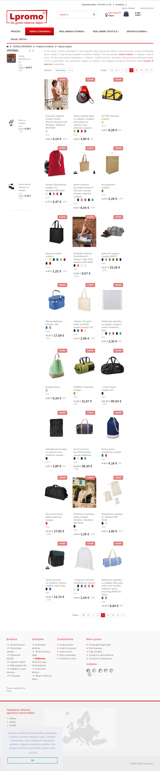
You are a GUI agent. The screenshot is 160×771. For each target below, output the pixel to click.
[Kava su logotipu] (11, 122)
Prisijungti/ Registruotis (100, 644)
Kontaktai (119, 5)
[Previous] (121, 70)
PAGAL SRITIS (18, 39)
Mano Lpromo (128, 8)
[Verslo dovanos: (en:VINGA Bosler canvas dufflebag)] (84, 428)
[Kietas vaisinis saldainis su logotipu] (11, 186)
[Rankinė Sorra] (56, 366)
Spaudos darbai (17, 662)
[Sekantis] (151, 70)
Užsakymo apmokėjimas (101, 655)
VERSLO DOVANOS (39, 31)
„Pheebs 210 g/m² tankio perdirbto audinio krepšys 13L (83, 324)
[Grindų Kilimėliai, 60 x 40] (11, 58)
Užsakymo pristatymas (100, 658)
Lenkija (12, 725)
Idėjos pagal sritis (18, 665)
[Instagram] (90, 675)
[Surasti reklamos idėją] (94, 14)
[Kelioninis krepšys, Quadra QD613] (112, 232)
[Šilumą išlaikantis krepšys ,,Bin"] (56, 300)
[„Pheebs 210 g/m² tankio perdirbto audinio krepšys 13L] (84, 300)
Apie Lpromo (66, 651)
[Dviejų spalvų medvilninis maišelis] (112, 428)
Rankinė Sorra (53, 387)
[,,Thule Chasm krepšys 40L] (112, 366)
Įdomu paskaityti (67, 655)
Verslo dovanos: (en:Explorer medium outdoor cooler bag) (56, 583)
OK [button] (32, 760)
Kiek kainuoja (95, 648)
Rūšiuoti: (48, 70)
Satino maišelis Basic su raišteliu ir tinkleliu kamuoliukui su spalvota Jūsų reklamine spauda (84, 122)
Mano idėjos (113, 13)
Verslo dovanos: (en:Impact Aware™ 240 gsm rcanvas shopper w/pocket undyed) (83, 190)
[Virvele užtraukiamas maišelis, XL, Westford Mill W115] (56, 163)
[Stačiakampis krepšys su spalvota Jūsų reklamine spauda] (56, 428)
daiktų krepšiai (126, 54)
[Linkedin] (94, 671)
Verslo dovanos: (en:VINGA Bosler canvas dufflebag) (82, 452)
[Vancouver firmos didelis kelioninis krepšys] (56, 493)
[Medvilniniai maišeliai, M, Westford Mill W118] (112, 493)
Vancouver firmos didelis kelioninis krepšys (54, 517)
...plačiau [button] (33, 752)
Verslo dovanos (17, 644)
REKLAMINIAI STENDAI (71, 31)
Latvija (12, 721)
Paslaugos (15, 675)
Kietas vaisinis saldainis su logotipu (25, 187)
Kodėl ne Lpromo (68, 648)
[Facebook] (88, 671)
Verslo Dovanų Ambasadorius (39, 662)
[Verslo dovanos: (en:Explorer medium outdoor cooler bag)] (56, 558)
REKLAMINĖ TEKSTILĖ (105, 31)
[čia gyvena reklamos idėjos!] (27, 12)
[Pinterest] (111, 671)
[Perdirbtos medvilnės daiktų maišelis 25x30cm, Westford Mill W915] (84, 493)
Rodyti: (104, 70)
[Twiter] (100, 671)
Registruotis (146, 8)
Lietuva (12, 718)
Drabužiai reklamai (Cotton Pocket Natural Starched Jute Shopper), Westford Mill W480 (56, 122)
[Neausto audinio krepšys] (56, 232)
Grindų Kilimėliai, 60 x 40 (25, 59)
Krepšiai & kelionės (45, 46)
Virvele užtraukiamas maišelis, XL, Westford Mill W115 (56, 187)
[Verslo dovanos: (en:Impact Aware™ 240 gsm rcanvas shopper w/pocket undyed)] (84, 163)
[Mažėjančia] (72, 70)
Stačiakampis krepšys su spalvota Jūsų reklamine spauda (56, 452)
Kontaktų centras (68, 658)
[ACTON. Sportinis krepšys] (112, 94)
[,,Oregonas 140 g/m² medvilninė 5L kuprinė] (84, 558)
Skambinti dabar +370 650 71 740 (96, 5)
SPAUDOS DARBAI (136, 31)
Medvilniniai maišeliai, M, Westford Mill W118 (112, 517)
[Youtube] (106, 671)
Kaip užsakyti (95, 651)
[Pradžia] (7, 47)
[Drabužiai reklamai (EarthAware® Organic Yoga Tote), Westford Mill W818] (84, 232)
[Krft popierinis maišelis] (112, 163)
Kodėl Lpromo (66, 644)
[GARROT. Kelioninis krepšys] (84, 366)
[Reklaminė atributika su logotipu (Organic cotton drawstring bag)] (112, 300)
